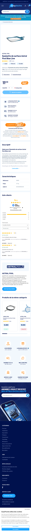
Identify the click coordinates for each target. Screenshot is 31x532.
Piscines (4, 428)
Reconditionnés (6, 448)
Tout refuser (27, 509)
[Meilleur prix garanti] (24, 83)
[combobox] (15, 11)
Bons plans (4, 450)
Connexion (4, 478)
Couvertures (5, 437)
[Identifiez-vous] (25, 6)
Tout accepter (16, 529)
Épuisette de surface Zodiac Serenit (9, 319)
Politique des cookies (7, 471)
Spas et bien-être (6, 446)
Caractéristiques (17, 74)
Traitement (4, 430)
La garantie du (11, 125)
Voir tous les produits (9, 289)
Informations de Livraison (8, 457)
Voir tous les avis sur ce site (15, 210)
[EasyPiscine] (15, 6)
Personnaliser (15, 526)
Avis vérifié (6, 235)
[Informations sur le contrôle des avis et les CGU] (22, 207)
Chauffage (4, 439)
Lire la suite (15, 168)
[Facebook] (2, 488)
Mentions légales (6, 469)
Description (7, 74)
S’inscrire (4, 480)
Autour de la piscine (7, 443)
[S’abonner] (27, 395)
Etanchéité (5, 432)
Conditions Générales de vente (9, 466)
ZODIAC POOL (6, 316)
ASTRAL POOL (6, 53)
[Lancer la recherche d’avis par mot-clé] (27, 228)
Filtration (4, 435)
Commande (5, 459)
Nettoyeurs (5, 441)
